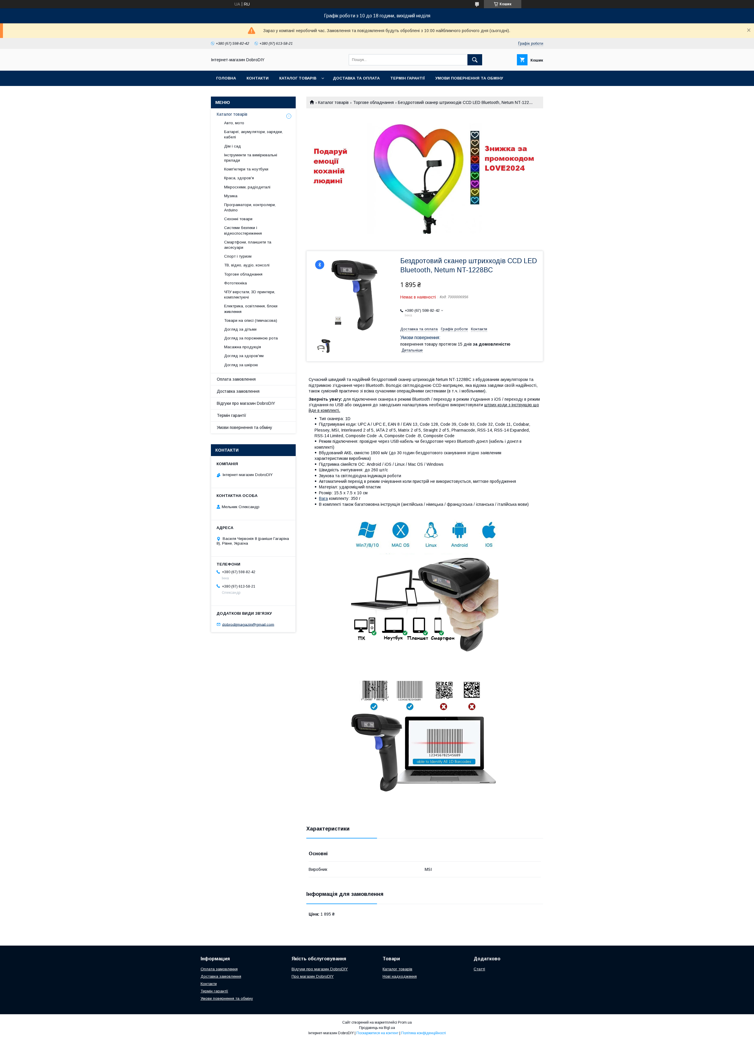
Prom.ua (405, 1022)
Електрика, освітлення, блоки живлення (250, 309)
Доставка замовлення (238, 391)
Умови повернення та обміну (469, 78)
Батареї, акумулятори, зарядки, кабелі (253, 134)
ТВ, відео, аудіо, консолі (246, 265)
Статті (479, 969)
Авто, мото (234, 123)
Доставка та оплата (356, 78)
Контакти (258, 78)
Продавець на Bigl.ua (377, 1028)
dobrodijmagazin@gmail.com (248, 624)
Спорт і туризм (238, 256)
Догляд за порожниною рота (251, 338)
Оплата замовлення (236, 379)
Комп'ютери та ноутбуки (246, 169)
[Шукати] (474, 59)
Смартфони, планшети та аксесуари (247, 245)
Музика (230, 196)
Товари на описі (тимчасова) (250, 320)
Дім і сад (232, 146)
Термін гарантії (407, 78)
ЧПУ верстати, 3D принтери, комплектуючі (249, 294)
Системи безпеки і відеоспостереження (243, 230)
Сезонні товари (238, 219)
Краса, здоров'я (239, 178)
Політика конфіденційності (423, 1033)
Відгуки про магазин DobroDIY (246, 403)
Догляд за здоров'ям (244, 356)
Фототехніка (235, 283)
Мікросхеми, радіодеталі (247, 187)
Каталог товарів (297, 78)
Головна (226, 78)
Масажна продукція (242, 347)
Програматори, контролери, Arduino (250, 207)
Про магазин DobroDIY (313, 976)
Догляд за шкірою (241, 365)
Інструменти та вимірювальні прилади (250, 158)
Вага (323, 498)
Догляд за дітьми (240, 329)
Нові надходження (400, 976)
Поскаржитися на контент (377, 1033)
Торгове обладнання (373, 102)
